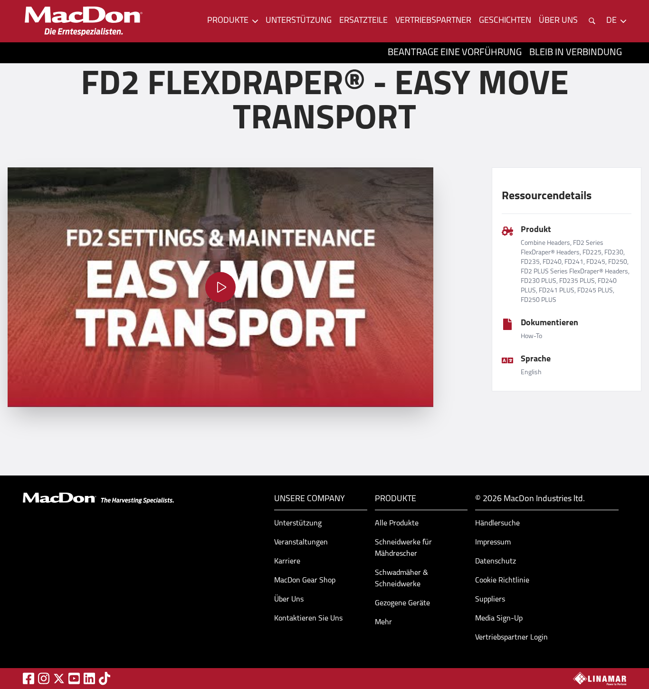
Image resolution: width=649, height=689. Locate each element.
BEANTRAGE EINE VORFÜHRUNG (455, 53)
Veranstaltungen (301, 542)
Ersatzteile (363, 21)
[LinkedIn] (89, 678)
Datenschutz (495, 561)
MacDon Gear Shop (304, 580)
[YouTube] (74, 678)
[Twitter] (59, 678)
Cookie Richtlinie (502, 580)
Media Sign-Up (499, 618)
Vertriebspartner (433, 21)
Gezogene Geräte (402, 603)
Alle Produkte (397, 523)
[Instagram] (43, 678)
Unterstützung (299, 21)
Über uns (558, 21)
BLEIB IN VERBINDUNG (575, 53)
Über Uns (289, 599)
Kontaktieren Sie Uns (308, 618)
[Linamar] (599, 678)
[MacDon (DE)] (83, 21)
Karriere (287, 561)
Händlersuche (497, 523)
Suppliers (490, 599)
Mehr (383, 622)
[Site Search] (592, 21)
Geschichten (505, 21)
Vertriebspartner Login (511, 637)
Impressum (493, 542)
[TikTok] (104, 678)
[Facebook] (28, 678)
